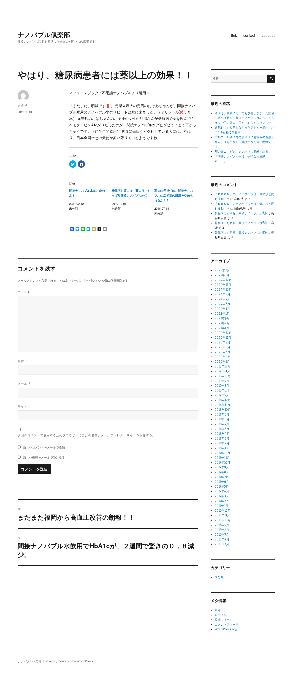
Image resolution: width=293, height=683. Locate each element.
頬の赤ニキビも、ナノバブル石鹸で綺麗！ (243, 152)
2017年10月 (222, 462)
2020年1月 (222, 362)
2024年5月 (222, 309)
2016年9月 (222, 525)
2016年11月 (222, 515)
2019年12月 (223, 366)
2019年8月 (222, 386)
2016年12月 (223, 511)
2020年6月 (222, 352)
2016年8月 (222, 530)
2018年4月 (222, 434)
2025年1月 (222, 275)
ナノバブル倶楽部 (44, 34)
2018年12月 (223, 400)
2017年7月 (222, 477)
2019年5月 (222, 395)
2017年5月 (222, 487)
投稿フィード (224, 620)
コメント (24, 292)
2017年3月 (222, 496)
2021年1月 (222, 328)
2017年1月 (221, 506)
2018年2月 (222, 443)
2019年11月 (222, 371)
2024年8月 (222, 294)
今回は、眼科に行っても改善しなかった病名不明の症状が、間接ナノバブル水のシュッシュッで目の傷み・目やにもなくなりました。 (244, 118)
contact (249, 35)
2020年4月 (223, 357)
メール (24, 383)
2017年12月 (222, 453)
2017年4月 (222, 491)
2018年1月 (222, 448)
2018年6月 (222, 429)
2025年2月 (222, 270)
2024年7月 (222, 299)
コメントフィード (227, 624)
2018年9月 (222, 414)
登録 (218, 610)
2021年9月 (222, 318)
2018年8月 (222, 419)
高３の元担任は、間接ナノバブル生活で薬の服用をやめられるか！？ (173, 195)
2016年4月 (222, 539)
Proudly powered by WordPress (69, 661)
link (234, 35)
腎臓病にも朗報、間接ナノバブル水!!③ (241, 213)
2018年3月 (222, 438)
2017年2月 (222, 501)
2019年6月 (222, 390)
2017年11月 (222, 458)
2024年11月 (223, 285)
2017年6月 (222, 482)
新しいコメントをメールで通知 (44, 447)
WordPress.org (226, 629)
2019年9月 (222, 381)
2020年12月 (223, 333)
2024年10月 (223, 290)
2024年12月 (223, 280)
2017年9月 (222, 467)
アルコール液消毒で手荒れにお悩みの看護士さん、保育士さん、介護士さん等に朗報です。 (244, 142)
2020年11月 (223, 338)
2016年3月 (222, 544)
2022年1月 (222, 314)
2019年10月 (223, 376)
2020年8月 (222, 347)
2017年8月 (222, 472)
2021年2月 (222, 323)
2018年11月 (222, 405)
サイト (22, 406)
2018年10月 (223, 410)
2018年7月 (222, 424)
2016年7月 (222, 535)
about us (268, 35)
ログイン (221, 615)
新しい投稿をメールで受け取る (44, 457)
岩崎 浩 (22, 105)
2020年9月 (222, 342)
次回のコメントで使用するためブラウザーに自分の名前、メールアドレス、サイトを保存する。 (86, 435)
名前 (22, 361)
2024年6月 (222, 304)
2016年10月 (223, 520)
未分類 (219, 577)
